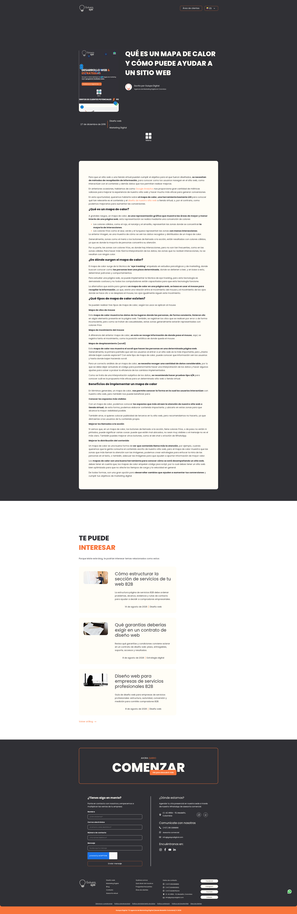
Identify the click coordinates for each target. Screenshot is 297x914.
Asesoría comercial (171, 832)
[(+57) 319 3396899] (160, 828)
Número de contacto (97, 832)
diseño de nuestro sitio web (142, 200)
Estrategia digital (155, 657)
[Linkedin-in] (174, 849)
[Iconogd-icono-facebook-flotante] (165, 849)
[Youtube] (169, 849)
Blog (108, 887)
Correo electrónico (96, 822)
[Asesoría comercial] (160, 832)
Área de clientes (142, 890)
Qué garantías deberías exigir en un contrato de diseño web (127, 641)
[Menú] (148, 136)
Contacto (109, 890)
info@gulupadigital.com (173, 837)
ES (210, 8)
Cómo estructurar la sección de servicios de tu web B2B (127, 590)
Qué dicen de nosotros (144, 883)
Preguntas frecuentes (144, 887)
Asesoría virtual (112, 893)
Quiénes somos (142, 880)
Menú (148, 140)
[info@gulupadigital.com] (160, 837)
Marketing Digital (118, 127)
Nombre (91, 812)
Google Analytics (144, 188)
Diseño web (115, 120)
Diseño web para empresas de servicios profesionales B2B (127, 692)
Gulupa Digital (148, 766)
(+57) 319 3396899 (170, 828)
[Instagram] (160, 849)
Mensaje (91, 843)
